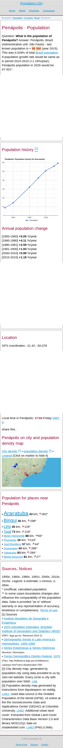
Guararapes (11, 548)
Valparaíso (10, 552)
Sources (34, 745)
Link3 (30, 727)
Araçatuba (16, 513)
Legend (7, 455)
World (22, 10)
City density (9, 451)
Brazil (37, 18)
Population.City (31, 3)
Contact (44, 745)
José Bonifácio (12, 544)
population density (36, 451)
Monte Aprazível (13, 556)
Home (12, 10)
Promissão (10, 540)
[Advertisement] (31, 106)
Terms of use (48, 610)
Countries (34, 10)
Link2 (20, 710)
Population (18, 18)
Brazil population (47, 52)
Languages (49, 10)
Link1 (5, 694)
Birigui (10, 520)
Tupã (7, 531)
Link (34, 681)
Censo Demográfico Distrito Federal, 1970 (32, 656)
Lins (7, 526)
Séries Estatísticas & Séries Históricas (29, 648)
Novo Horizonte (14, 536)
